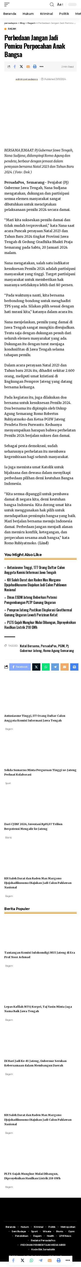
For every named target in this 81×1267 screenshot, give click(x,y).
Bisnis (8, 837)
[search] (52, 4)
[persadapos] (30, 4)
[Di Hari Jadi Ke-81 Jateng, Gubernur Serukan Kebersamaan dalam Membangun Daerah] (20, 1038)
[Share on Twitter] (21, 66)
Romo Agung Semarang (58, 650)
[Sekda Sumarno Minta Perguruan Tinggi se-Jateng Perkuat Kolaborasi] (20, 747)
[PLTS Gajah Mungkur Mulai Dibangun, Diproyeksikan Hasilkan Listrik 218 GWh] (20, 1151)
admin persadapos (27, 79)
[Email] (28, 66)
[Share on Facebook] (15, 66)
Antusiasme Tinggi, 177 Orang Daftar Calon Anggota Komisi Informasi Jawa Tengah (34, 570)
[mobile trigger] (8, 4)
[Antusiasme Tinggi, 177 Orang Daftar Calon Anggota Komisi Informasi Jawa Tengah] (20, 693)
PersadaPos (49, 645)
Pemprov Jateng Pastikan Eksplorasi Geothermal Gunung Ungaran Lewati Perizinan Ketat (38, 612)
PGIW (61, 645)
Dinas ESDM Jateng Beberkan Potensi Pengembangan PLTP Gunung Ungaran (30, 600)
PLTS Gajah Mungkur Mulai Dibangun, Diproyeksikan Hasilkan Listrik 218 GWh (40, 625)
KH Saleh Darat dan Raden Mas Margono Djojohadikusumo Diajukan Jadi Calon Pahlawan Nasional (35, 584)
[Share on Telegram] (40, 1260)
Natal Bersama (29, 645)
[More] (41, 66)
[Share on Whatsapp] (31, 1260)
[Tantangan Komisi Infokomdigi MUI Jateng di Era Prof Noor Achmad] (20, 929)
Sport (8, 783)
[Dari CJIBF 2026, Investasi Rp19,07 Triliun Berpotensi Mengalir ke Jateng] (20, 801)
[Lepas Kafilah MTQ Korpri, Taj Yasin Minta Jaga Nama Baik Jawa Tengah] (20, 984)
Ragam (12, 29)
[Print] (35, 66)
